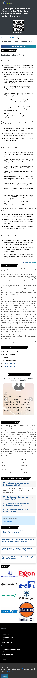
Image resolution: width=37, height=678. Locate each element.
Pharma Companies (8, 651)
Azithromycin (8, 521)
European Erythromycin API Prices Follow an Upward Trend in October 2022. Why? (17, 549)
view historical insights (29, 262)
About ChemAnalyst (8, 632)
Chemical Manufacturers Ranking (11, 649)
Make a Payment (7, 642)
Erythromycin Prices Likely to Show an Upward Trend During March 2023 (17, 531)
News (4, 659)
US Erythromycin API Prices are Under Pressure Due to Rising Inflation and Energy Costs (18, 540)
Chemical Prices (11, 38)
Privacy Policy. (23, 668)
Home (3, 38)
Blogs (4, 657)
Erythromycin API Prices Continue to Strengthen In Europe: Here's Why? (18, 558)
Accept (4, 676)
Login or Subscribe (9, 363)
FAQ (4, 639)
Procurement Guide (8, 654)
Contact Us (6, 634)
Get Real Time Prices (19, 46)
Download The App (8, 637)
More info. (10, 671)
